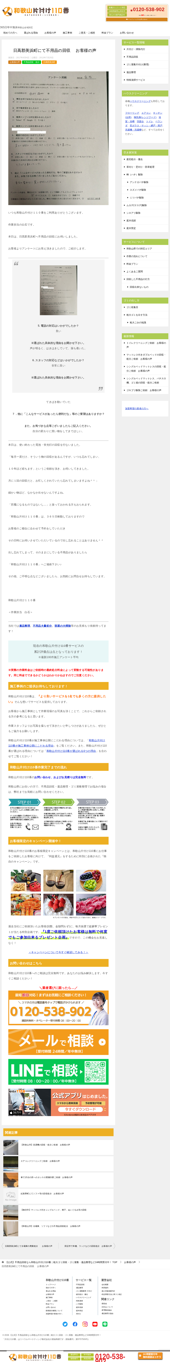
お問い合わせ (127, 32)
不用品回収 (132, 56)
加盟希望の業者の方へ (136, 408)
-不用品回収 (80, 1284)
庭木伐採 (131, 220)
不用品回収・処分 (32, 62)
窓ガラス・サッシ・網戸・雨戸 (146, 125)
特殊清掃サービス (136, 80)
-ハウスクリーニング (83, 1297)
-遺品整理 (79, 1288)
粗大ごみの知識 (138, 322)
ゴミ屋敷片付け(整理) (138, 64)
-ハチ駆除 (79, 1304)
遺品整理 (24, 625)
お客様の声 (50, 32)
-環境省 (104, 1304)
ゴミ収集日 (132, 307)
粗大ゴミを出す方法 (137, 315)
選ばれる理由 (31, 32)
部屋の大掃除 (63, 625)
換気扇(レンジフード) (145, 117)
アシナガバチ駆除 (139, 182)
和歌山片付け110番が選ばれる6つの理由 (71, 751)
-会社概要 (104, 1284)
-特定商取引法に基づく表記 (111, 1294)
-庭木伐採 (79, 1307)
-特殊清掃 (79, 1301)
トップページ (51, 1284)
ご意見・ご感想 (87, 32)
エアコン (146, 113)
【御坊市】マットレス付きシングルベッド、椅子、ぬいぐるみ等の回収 (54, 1210)
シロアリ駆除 (133, 213)
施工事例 (67, 32)
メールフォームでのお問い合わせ (137, 19)
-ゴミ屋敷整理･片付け (84, 1291)
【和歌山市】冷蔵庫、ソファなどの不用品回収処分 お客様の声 (51, 1226)
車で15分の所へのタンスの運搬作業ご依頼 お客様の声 (47, 1177)
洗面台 (140, 121)
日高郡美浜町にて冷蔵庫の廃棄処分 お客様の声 (28, 1246)
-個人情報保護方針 (108, 1291)
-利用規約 (104, 1288)
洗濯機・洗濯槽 (133, 129)
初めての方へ (10, 32)
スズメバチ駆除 (138, 189)
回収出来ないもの (139, 287)
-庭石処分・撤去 (82, 1294)
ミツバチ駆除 (137, 197)
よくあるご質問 (135, 271)
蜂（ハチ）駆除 (135, 174)
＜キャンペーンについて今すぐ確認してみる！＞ (58, 952)
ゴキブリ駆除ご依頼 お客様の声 (144, 390)
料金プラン (107, 32)
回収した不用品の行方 (138, 279)
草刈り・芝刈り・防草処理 (140, 167)
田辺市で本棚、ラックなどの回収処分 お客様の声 (88, 1246)
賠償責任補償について (54, 1311)
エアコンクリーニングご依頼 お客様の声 (40, 1161)
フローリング (132, 113)
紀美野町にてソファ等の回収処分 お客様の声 (42, 1193)
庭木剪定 (131, 228)
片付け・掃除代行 (136, 49)
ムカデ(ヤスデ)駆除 (137, 205)
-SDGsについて (107, 1307)
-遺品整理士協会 (107, 1313)
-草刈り (78, 1314)
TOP (61, 1262)
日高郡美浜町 (49, 62)
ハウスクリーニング (140, 101)
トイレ (149, 121)
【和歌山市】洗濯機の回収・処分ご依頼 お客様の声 (45, 1145)
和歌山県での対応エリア (139, 248)
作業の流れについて (137, 256)
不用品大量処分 (42, 625)
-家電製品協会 (106, 1310)
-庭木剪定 (79, 1311)
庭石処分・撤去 (135, 159)
